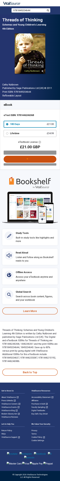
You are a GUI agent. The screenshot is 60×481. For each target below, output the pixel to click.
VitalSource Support (9, 437)
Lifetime (32, 133)
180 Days (32, 124)
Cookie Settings (37, 440)
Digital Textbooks (38, 411)
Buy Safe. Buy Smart (39, 414)
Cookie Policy (37, 437)
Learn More (30, 311)
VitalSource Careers (9, 404)
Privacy (34, 431)
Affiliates (34, 401)
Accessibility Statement (41, 397)
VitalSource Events (9, 407)
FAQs (3, 434)
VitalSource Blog (8, 411)
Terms (34, 434)
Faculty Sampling (38, 407)
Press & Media (7, 401)
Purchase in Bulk (38, 404)
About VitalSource (8, 397)
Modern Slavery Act (9, 414)
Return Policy (6, 431)
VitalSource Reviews (9, 417)
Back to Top (30, 372)
